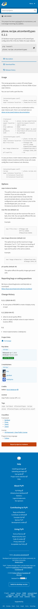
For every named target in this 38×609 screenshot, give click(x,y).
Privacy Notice (18, 542)
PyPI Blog (18, 490)
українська (11, 595)
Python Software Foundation (20, 573)
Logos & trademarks (19, 498)
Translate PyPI (18, 517)
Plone (6, 422)
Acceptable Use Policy (18, 544)
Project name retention (18, 476)
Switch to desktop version (19, 584)
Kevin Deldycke (12, 389)
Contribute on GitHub (18, 515)
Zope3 (7, 426)
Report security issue (19, 536)
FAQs (19, 479)
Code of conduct (18, 539)
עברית (21, 596)
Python (7, 438)
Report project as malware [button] (19, 444)
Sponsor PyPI (19, 520)
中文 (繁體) (9, 596)
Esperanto (27, 596)
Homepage (7, 341)
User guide (18, 474)
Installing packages (18, 469)
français (19, 593)
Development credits (18, 522)
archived (18, 21)
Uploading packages (18, 471)
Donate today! (19, 562)
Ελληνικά (17, 595)
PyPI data (5, 349)
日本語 (24, 593)
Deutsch (24, 595)
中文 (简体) (31, 595)
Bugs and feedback (19, 512)
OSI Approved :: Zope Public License (16, 432)
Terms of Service (18, 534)
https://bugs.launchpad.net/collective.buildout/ (17, 289)
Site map (19, 575)
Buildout (7, 420)
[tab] (19, 59)
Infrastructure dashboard (18, 493)
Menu (31, 3)
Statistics (19, 496)
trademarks (15, 567)
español (13, 593)
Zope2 (7, 424)
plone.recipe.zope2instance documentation (16, 112)
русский (15, 596)
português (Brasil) (32, 593)
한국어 (33, 596)
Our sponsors (19, 501)
